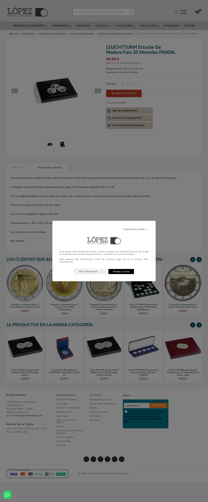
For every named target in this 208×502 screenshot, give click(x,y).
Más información (90, 271)
